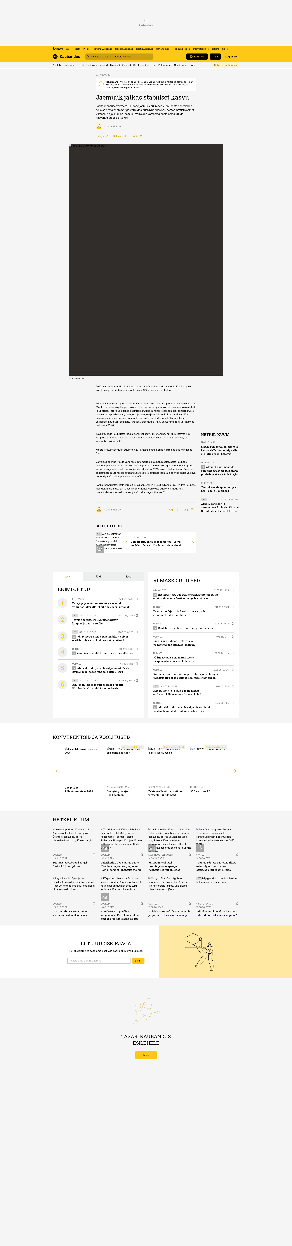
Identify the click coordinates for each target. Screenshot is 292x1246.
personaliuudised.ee (103, 49)
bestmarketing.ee (83, 49)
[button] (98, 961)
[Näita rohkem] (232, 49)
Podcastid (91, 65)
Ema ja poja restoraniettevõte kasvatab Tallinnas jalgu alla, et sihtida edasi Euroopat (219, 450)
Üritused (115, 65)
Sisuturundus (141, 65)
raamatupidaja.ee (164, 49)
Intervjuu (78, 599)
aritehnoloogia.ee (201, 49)
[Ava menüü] (67, 49)
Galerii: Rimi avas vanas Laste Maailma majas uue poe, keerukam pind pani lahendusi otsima (121, 866)
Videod (104, 65)
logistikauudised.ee (124, 49)
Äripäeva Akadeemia (118, 787)
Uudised (76, 649)
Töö (153, 65)
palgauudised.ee (182, 49)
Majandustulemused (160, 854)
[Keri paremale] (193, 542)
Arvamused (159, 590)
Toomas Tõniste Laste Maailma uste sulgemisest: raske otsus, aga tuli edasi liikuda (216, 866)
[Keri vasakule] (126, 542)
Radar (193, 65)
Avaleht (57, 65)
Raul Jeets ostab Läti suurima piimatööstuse (105, 653)
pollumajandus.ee (220, 49)
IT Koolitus (196, 787)
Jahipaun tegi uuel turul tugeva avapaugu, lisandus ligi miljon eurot (164, 866)
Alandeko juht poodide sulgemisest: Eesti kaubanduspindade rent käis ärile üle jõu (220, 470)
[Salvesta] (137, 599)
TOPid (80, 65)
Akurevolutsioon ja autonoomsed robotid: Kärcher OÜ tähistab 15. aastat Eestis (220, 507)
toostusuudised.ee (144, 49)
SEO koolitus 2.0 (200, 791)
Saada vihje (180, 65)
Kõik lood (69, 65)
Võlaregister (165, 65)
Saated (200, 854)
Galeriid (126, 65)
